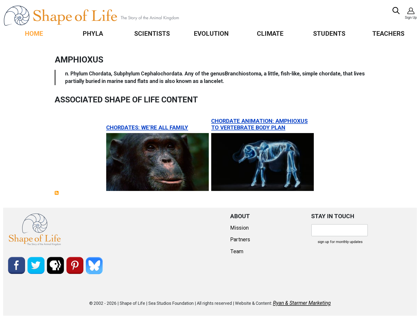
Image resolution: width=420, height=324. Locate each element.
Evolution (211, 33)
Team (236, 251)
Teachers (388, 33)
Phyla (93, 33)
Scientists (152, 33)
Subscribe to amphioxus (57, 193)
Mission (239, 228)
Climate (270, 33)
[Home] (102, 15)
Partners (240, 239)
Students (329, 33)
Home (34, 33)
